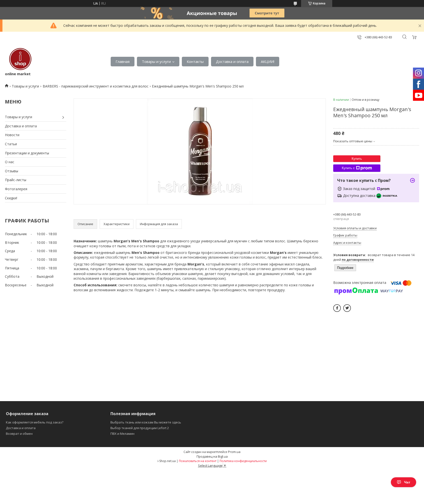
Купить (357, 158)
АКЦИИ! (267, 61)
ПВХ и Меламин (122, 433)
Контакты (195, 61)
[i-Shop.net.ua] (19, 59)
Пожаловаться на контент (197, 461)
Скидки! (11, 198)
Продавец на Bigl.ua (212, 456)
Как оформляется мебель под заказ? (34, 422)
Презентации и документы (27, 153)
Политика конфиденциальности (243, 461)
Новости (12, 134)
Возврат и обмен (19, 433)
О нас (9, 162)
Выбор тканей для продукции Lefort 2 (139, 428)
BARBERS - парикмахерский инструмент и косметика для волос (95, 86)
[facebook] (337, 308)
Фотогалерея (16, 189)
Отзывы (11, 171)
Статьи (11, 144)
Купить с (348, 168)
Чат (407, 482)
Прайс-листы (15, 179)
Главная (123, 61)
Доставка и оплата (232, 61)
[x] (347, 308)
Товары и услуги (156, 61)
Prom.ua (234, 452)
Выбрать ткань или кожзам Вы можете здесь (145, 422)
